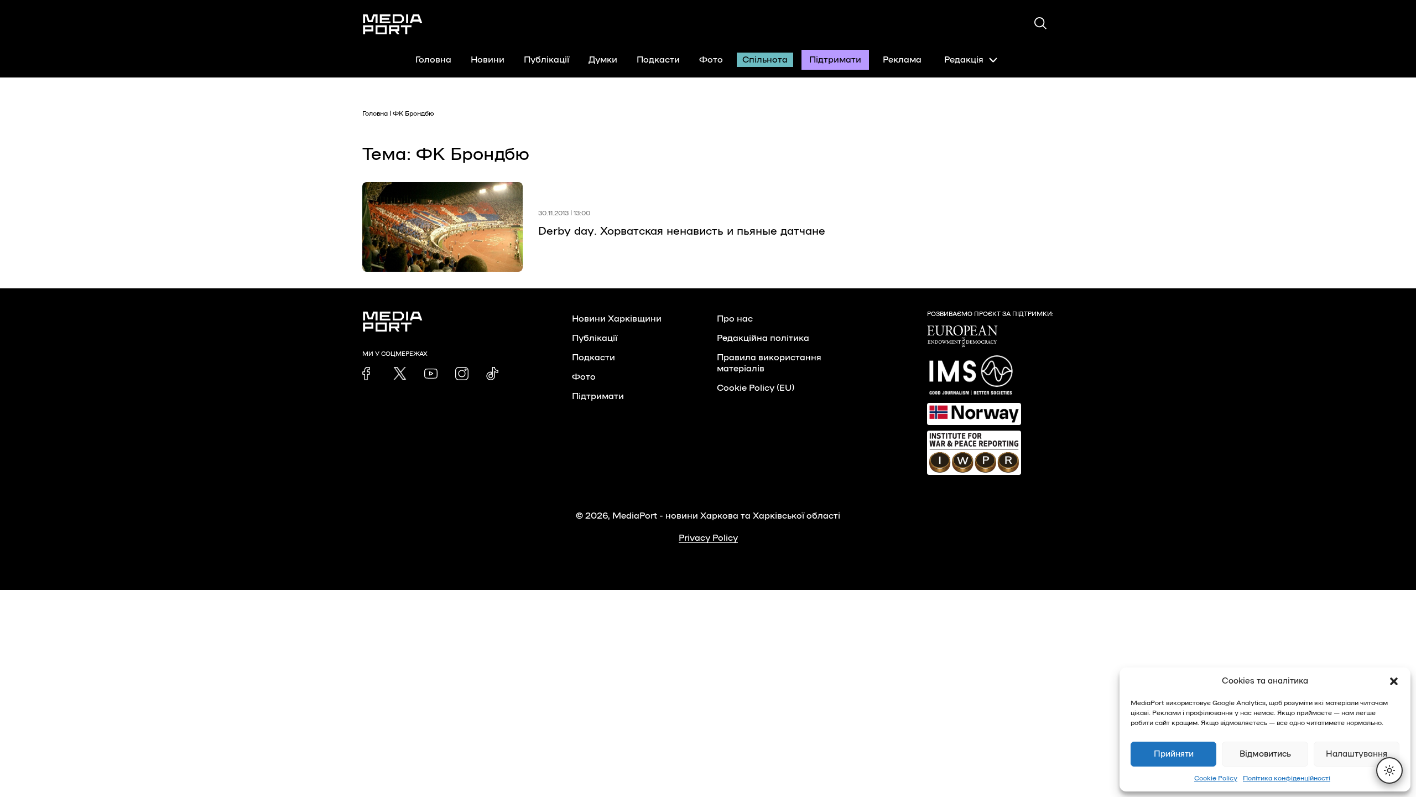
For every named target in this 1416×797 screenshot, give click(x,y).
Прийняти (1174, 754)
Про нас (735, 318)
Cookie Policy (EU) (755, 388)
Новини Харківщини (617, 318)
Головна (433, 59)
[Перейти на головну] (392, 24)
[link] (369, 373)
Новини (487, 59)
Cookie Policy (1215, 778)
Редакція (963, 59)
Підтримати (835, 59)
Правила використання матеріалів (769, 363)
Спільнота (765, 59)
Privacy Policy (708, 538)
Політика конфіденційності (1286, 778)
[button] (1393, 681)
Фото (711, 59)
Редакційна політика (763, 338)
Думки (603, 59)
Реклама (902, 59)
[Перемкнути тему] (1389, 770)
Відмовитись (1265, 754)
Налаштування (1356, 754)
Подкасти (658, 59)
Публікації (546, 59)
